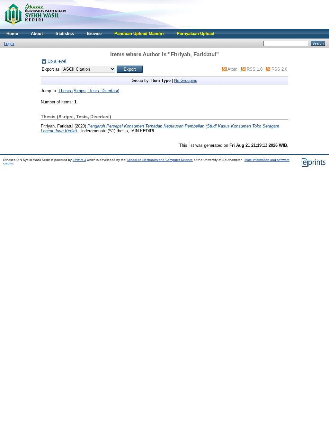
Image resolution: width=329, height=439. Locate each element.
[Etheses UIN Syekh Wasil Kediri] (35, 27)
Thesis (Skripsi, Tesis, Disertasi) (88, 90)
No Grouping (185, 80)
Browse (94, 33)
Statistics (65, 33)
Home (12, 33)
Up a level (57, 61)
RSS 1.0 (254, 69)
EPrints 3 (79, 160)
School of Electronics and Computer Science (160, 160)
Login (9, 43)
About (37, 33)
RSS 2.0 (279, 69)
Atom (232, 69)
